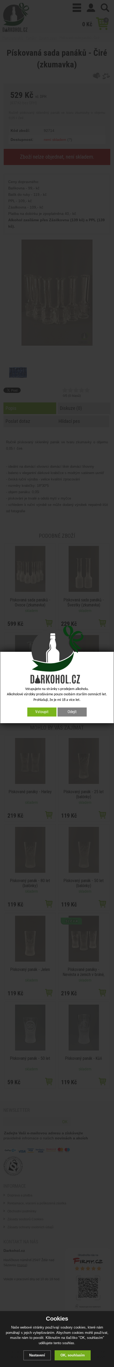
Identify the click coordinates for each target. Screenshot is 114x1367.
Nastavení (37, 1355)
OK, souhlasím (72, 1355)
